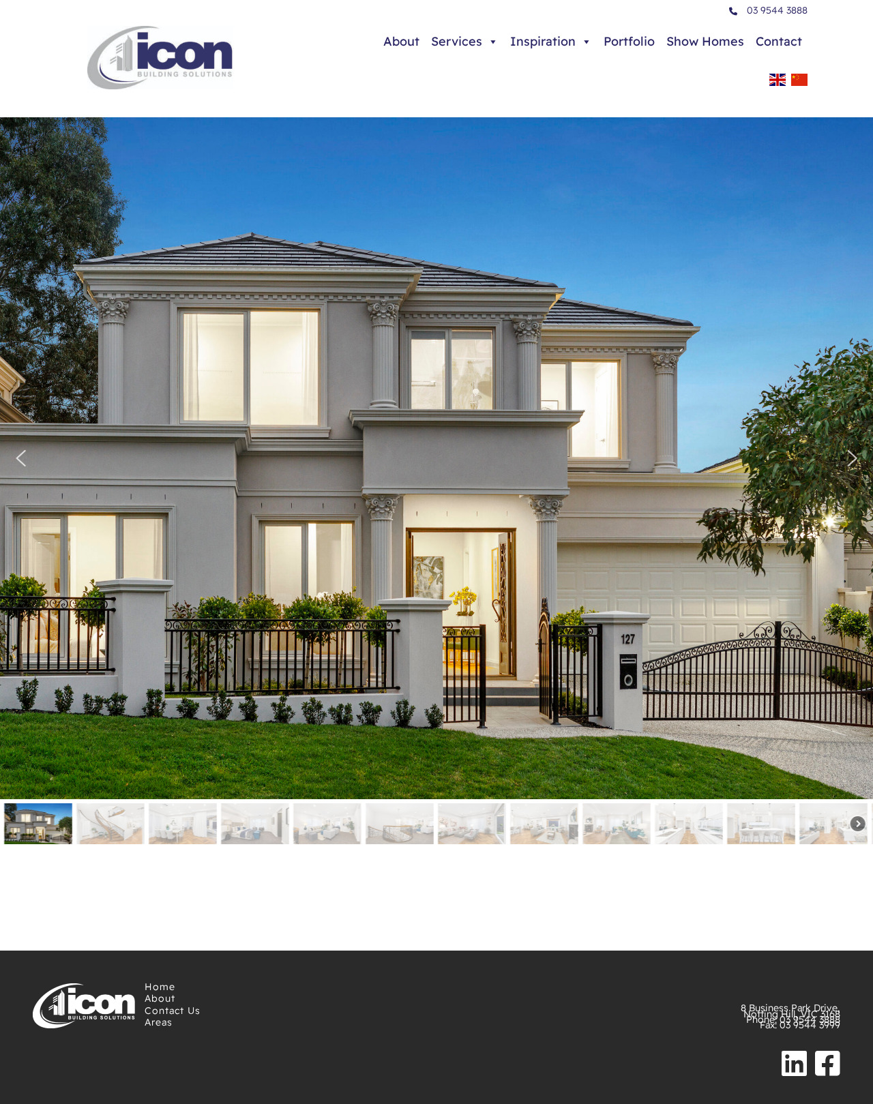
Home (160, 987)
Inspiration (543, 41)
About (401, 41)
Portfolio (629, 41)
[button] (20, 458)
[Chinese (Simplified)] (799, 83)
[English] (777, 83)
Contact (779, 41)
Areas (159, 1022)
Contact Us (173, 1010)
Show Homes (705, 41)
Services (456, 41)
